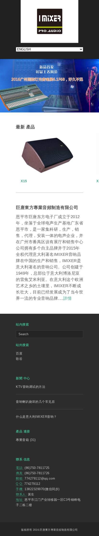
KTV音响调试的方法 (30, 387)
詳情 (67, 298)
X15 (24, 181)
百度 (19, 353)
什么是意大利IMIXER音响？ (36, 416)
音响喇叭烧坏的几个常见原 (35, 402)
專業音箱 (22, 440)
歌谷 (19, 359)
